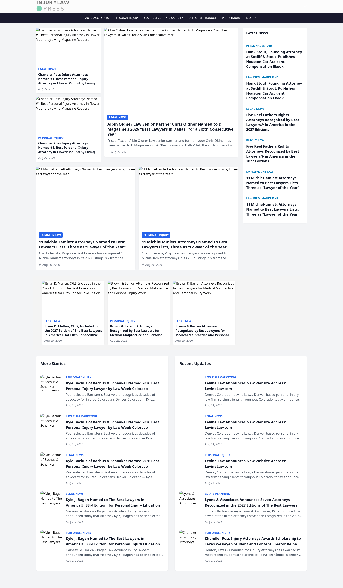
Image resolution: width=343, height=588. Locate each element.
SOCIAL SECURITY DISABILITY (163, 18)
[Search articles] (305, 6)
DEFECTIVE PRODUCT (202, 18)
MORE (250, 18)
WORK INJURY (231, 18)
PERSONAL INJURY (126, 18)
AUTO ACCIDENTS (97, 18)
